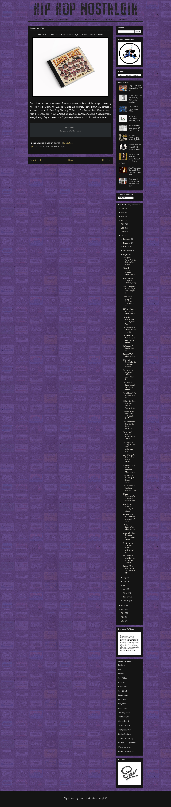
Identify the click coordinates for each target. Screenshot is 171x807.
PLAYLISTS (108, 19)
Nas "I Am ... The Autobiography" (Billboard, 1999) (134, 137)
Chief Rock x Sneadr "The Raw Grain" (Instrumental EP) (128, 301)
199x (35, 147)
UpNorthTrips (123, 695)
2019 (123, 236)
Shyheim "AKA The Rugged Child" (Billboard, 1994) (135, 147)
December (127, 239)
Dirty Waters (122, 704)
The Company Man (124, 730)
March (125, 593)
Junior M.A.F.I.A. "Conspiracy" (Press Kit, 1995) (129, 280)
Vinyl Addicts (122, 678)
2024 (123, 217)
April (125, 589)
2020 (123, 232)
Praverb (121, 674)
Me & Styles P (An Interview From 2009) (129, 395)
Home (71, 160)
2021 (123, 228)
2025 (123, 213)
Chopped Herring (124, 721)
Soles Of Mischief (124, 726)
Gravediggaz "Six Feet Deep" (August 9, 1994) (129, 488)
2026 (123, 209)
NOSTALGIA (63, 19)
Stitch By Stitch (124, 713)
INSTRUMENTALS (91, 19)
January (126, 601)
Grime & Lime (123, 708)
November (127, 243)
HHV (119, 670)
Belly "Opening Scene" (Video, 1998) (133, 109)
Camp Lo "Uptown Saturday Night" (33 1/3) (135, 88)
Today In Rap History (125, 739)
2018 (123, 606)
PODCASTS (122, 19)
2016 (123, 613)
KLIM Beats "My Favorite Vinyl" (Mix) (128, 348)
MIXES (76, 19)
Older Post (106, 160)
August (126, 255)
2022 (123, 224)
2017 (123, 609)
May (125, 585)
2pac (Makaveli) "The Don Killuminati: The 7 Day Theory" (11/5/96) (129, 159)
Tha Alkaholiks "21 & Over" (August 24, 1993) (129, 330)
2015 (123, 617)
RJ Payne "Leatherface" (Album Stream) (129, 527)
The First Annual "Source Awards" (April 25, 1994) (134, 128)
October (126, 247)
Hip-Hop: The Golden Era (127, 743)
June (125, 582)
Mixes (48, 147)
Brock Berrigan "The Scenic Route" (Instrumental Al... (128, 547)
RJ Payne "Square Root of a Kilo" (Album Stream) (129, 311)
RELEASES (48, 19)
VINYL (134, 19)
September (127, 251)
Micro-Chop (122, 700)
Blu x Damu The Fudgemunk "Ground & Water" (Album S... (128, 374)
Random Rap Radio (124, 734)
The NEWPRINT (123, 717)
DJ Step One (122, 682)
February (126, 597)
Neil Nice (54, 147)
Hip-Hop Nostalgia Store (126, 752)
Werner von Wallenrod (125, 747)
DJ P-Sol (41, 147)
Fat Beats (121, 665)
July (124, 578)
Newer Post (35, 160)
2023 (123, 220)
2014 (123, 621)
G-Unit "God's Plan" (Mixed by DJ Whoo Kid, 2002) (135, 118)
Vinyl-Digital (122, 691)
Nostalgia (61, 147)
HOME (36, 19)
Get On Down (122, 687)
